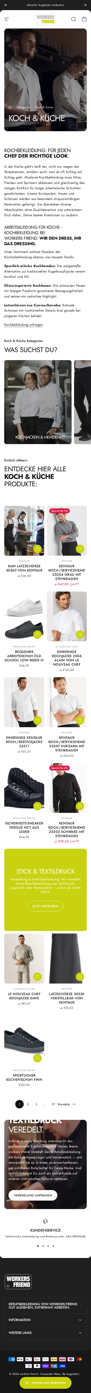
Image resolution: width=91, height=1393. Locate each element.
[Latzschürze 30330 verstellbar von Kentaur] (67, 958)
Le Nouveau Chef (67, 646)
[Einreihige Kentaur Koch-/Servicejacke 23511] (24, 702)
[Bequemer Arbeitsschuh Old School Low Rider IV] (24, 616)
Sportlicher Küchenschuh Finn (24, 1077)
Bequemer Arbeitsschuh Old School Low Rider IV (24, 656)
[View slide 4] (53, 1245)
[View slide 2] (43, 1245)
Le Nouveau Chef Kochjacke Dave (24, 996)
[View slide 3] (48, 1245)
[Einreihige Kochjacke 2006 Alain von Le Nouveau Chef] (67, 616)
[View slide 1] (37, 1245)
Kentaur (24, 561)
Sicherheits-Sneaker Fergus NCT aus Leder (24, 827)
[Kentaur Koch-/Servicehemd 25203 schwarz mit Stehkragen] (67, 788)
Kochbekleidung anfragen (23, 324)
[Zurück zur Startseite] (10, 107)
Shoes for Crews (24, 646)
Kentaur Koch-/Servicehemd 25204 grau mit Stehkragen (66, 572)
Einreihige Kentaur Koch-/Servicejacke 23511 (24, 742)
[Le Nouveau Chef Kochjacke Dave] (24, 958)
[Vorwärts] (85, 5)
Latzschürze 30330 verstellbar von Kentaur (66, 998)
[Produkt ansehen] (37, 549)
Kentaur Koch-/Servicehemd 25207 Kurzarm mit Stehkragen (66, 744)
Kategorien (23, 107)
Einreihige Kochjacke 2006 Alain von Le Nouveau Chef (67, 658)
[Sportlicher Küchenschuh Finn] (24, 1040)
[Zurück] (6, 5)
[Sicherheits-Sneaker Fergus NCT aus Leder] (24, 788)
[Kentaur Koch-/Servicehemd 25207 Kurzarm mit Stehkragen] (67, 702)
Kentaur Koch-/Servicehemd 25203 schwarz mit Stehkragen (66, 829)
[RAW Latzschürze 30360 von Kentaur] (24, 531)
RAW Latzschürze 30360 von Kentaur (24, 568)
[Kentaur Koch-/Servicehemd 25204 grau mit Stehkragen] (67, 531)
